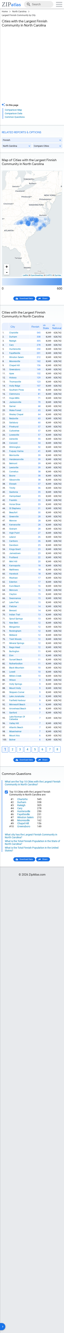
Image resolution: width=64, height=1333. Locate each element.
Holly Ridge (14, 386)
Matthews (14, 569)
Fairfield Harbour (17, 700)
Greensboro (14, 369)
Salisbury (13, 422)
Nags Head (14, 647)
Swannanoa (15, 598)
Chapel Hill (14, 365)
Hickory (13, 377)
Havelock (13, 574)
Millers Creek (15, 676)
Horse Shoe (14, 504)
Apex (11, 373)
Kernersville (14, 525)
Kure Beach (14, 586)
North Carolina (19, 11)
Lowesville (14, 435)
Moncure (13, 590)
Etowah (13, 484)
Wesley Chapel (16, 414)
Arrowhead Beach (17, 708)
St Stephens (15, 508)
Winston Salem (16, 357)
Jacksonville (15, 402)
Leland (12, 537)
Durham (13, 337)
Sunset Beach (15, 659)
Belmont (13, 463)
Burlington (14, 651)
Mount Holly (15, 688)
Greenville (13, 516)
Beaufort (13, 512)
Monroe (13, 520)
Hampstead (15, 496)
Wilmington (14, 447)
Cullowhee (14, 431)
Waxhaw (13, 578)
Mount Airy (14, 735)
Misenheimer (15, 731)
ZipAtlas (58, 275)
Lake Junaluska (16, 696)
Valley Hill (14, 723)
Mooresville (14, 361)
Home (5, 11)
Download (55, 167)
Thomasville (15, 382)
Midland (13, 635)
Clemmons (14, 394)
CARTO (49, 275)
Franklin (13, 500)
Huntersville (15, 349)
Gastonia (13, 492)
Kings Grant (15, 549)
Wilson (12, 680)
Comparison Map (13, 110)
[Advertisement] (32, 67)
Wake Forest (15, 410)
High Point (14, 533)
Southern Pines (16, 390)
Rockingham (15, 631)
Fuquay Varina (16, 451)
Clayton (13, 594)
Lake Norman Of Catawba (17, 718)
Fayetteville (14, 353)
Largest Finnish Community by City (19, 15)
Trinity (12, 488)
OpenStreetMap (37, 275)
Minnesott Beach (17, 704)
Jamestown (15, 553)
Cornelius (13, 471)
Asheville (13, 439)
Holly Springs (15, 684)
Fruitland (13, 557)
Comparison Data (13, 113)
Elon (11, 655)
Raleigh (12, 341)
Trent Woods (15, 639)
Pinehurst (13, 426)
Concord (13, 443)
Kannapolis (14, 565)
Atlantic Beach (16, 727)
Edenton (13, 582)
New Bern (13, 623)
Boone (12, 475)
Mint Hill (13, 561)
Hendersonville (16, 459)
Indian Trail (14, 614)
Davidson (13, 545)
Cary (11, 345)
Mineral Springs (16, 643)
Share (44, 298)
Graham (13, 529)
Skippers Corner (16, 692)
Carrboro (13, 541)
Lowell (12, 672)
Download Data (26, 298)
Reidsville (13, 418)
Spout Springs (16, 618)
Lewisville (13, 467)
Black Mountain (16, 667)
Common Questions (15, 117)
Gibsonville (14, 480)
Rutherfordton (16, 663)
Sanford (13, 712)
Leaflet (25, 275)
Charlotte (13, 332)
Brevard (13, 610)
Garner (12, 406)
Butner (12, 739)
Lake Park (14, 602)
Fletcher (13, 606)
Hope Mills (14, 398)
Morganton (14, 627)
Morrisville (14, 455)
